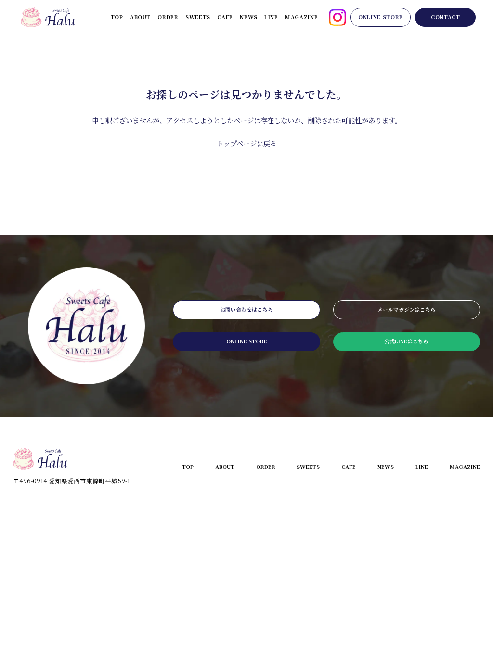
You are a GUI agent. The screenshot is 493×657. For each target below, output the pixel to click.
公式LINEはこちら (406, 341)
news (249, 17)
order (167, 17)
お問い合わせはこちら (246, 309)
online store (380, 17)
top (117, 17)
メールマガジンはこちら (406, 309)
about (140, 17)
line (271, 17)
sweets (197, 17)
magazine (301, 17)
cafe (225, 17)
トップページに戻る (247, 143)
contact (445, 17)
